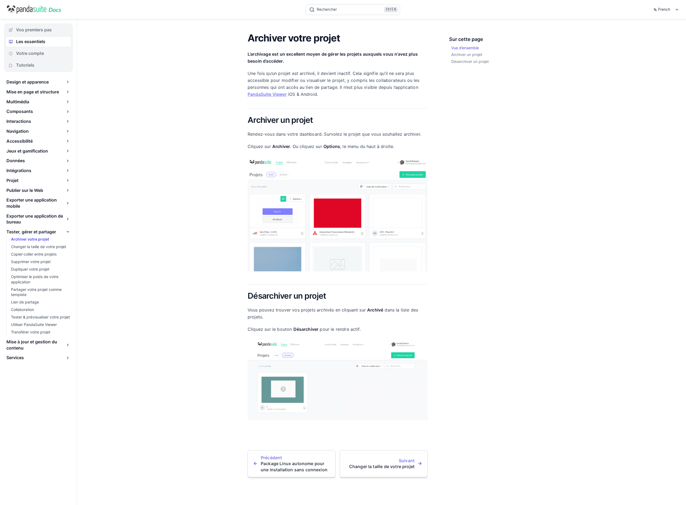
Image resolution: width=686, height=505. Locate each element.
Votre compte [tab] (30, 53)
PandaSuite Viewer (267, 94)
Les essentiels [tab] (30, 41)
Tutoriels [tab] (25, 65)
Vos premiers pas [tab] (34, 29)
